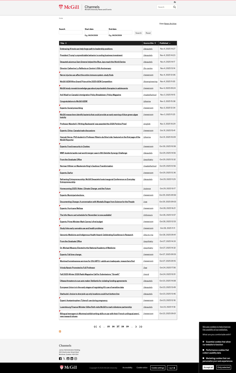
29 (127, 326)
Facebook (60, 358)
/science (147, 188)
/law (145, 267)
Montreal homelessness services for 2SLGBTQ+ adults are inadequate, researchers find (97, 261)
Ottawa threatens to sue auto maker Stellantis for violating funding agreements (93, 281)
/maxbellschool (149, 95)
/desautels (147, 49)
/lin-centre (148, 68)
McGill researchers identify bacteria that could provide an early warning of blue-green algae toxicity (99, 115)
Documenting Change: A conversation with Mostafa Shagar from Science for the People (97, 202)
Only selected (223, 367)
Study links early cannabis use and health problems (81, 228)
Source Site (149, 43)
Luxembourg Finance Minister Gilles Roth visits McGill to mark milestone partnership (96, 307)
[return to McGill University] (68, 368)
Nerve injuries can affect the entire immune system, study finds (86, 75)
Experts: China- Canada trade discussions (77, 130)
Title (62, 43)
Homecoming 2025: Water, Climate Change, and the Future (85, 188)
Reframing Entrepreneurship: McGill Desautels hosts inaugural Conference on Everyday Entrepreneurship (97, 180)
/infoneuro (148, 215)
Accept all (208, 367)
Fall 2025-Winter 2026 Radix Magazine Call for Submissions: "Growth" (90, 274)
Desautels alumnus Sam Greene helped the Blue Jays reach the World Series (92, 62)
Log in (171, 368)
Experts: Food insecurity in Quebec (75, 146)
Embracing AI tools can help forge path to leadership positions (86, 49)
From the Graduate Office (71, 159)
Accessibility (127, 367)
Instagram (76, 358)
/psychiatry (148, 159)
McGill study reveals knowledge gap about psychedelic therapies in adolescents (94, 88)
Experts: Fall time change (71, 254)
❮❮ (95, 326)
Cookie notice (142, 367)
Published (164, 43)
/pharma (147, 101)
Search (62, 29)
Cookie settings (158, 368)
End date (113, 29)
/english (146, 124)
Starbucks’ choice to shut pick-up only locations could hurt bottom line (89, 294)
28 (122, 326)
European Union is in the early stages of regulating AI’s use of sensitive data (92, 287)
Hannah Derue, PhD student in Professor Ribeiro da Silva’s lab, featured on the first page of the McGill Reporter (100, 138)
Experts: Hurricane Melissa (71, 208)
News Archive (170, 24)
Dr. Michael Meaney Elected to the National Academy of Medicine (87, 248)
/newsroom (148, 75)
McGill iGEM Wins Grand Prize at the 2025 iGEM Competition (86, 81)
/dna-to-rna (148, 235)
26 (113, 326)
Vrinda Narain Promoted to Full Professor (77, 267)
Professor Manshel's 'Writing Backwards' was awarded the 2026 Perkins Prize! (93, 124)
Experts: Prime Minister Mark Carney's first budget (81, 221)
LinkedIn (72, 358)
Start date (89, 29)
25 (108, 326)
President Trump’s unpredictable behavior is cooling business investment (91, 55)
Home (61, 18)
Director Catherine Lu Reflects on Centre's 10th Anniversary (85, 68)
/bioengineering (150, 81)
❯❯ (140, 326)
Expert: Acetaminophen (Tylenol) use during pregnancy (84, 300)
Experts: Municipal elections (72, 195)
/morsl (146, 274)
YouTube (68, 358)
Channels (92, 7)
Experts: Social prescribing (71, 108)
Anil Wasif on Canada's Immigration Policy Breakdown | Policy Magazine (90, 95)
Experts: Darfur (66, 173)
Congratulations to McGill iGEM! (74, 101)
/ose (145, 202)
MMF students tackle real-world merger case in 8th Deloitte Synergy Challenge (93, 153)
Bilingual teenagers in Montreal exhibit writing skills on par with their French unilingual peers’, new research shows (100, 314)
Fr (175, 2)
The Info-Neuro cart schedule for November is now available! (86, 215)
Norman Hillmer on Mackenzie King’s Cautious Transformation (86, 166)
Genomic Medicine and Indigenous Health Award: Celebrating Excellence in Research (96, 235)
